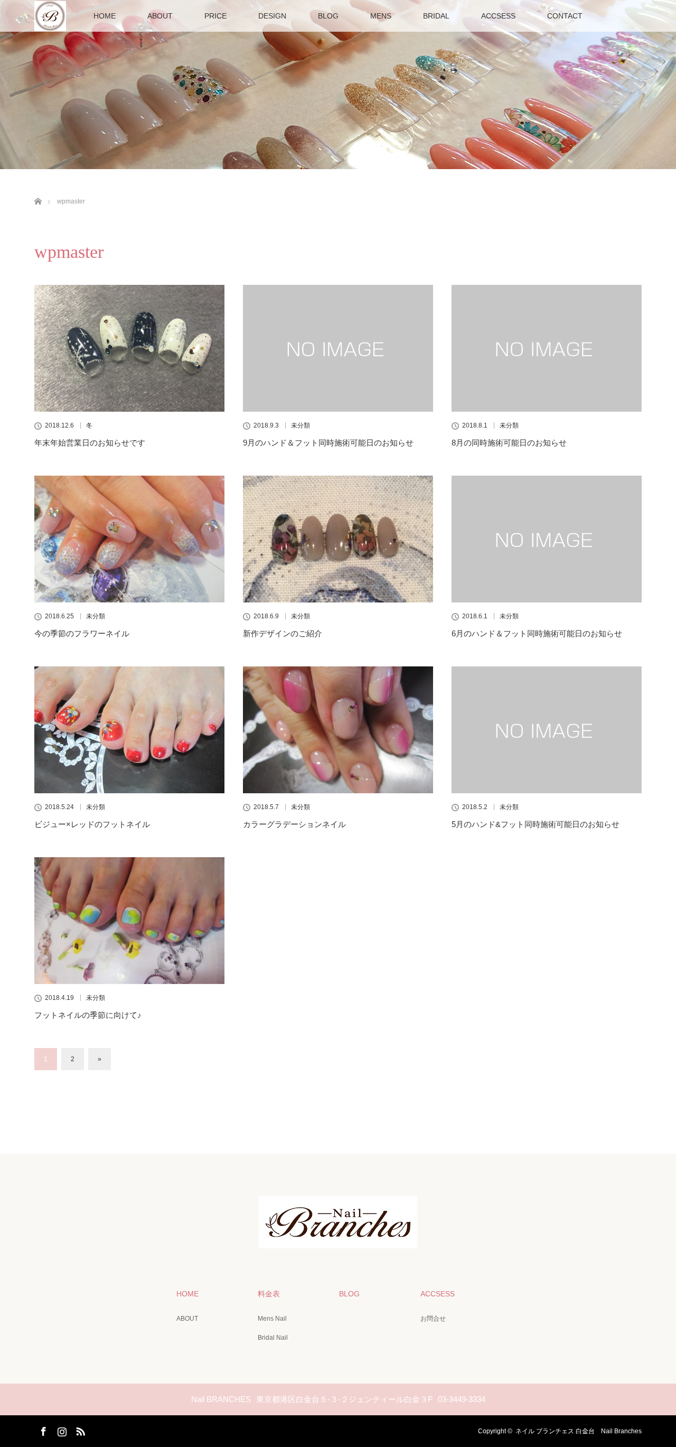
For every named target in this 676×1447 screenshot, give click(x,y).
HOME (104, 16)
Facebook (42, 1429)
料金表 (269, 1294)
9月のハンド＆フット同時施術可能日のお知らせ (328, 442)
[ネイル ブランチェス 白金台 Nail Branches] (338, 1241)
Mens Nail (272, 1318)
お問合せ (433, 1318)
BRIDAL (436, 16)
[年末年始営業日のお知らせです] (129, 348)
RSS (79, 1429)
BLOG (328, 16)
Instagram (61, 1429)
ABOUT (160, 16)
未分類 (300, 425)
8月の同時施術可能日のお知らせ (509, 442)
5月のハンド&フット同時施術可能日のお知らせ (535, 824)
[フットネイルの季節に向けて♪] (129, 920)
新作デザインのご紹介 (282, 633)
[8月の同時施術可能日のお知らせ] (547, 348)
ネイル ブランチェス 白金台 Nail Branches (578, 1431)
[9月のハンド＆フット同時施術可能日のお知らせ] (338, 348)
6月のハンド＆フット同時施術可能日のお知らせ (537, 633)
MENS (380, 16)
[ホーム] (37, 189)
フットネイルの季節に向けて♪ (88, 1014)
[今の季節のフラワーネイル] (129, 539)
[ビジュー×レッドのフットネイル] (129, 729)
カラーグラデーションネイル (294, 824)
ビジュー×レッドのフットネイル (92, 824)
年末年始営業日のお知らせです (89, 442)
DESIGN (272, 16)
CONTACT (565, 16)
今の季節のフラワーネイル (81, 633)
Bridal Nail (273, 1337)
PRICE (215, 16)
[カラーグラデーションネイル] (338, 729)
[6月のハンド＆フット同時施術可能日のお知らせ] (547, 539)
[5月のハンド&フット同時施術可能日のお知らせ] (547, 729)
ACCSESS (498, 16)
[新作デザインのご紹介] (338, 539)
